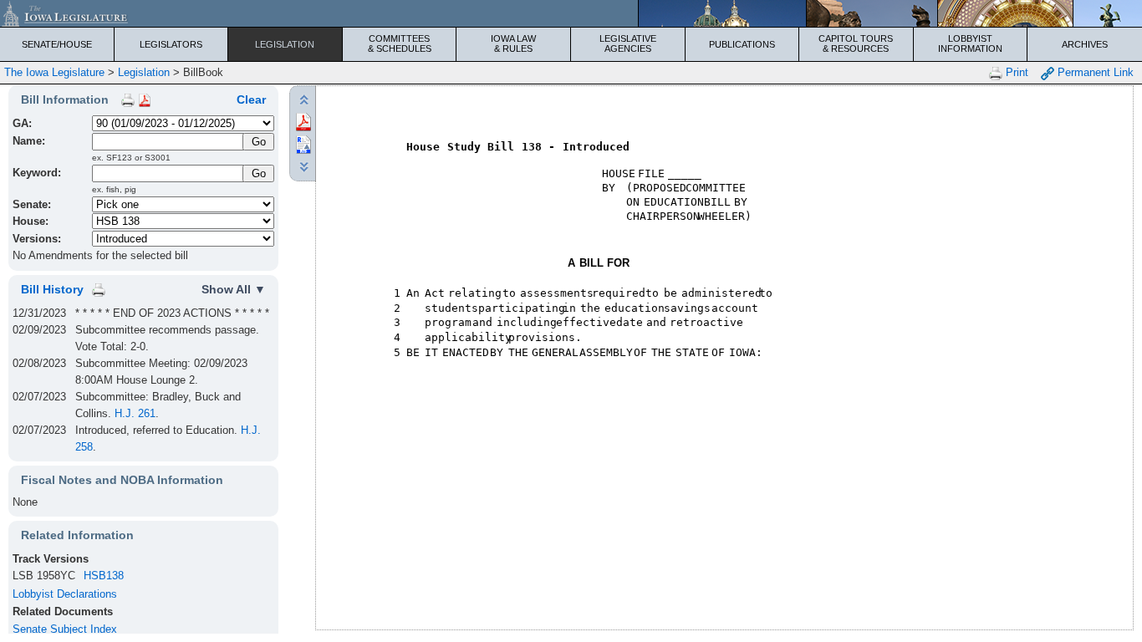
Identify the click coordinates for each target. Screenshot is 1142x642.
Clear (251, 99)
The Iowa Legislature (54, 72)
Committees (399, 43)
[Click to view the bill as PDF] (303, 121)
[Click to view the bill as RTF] (303, 143)
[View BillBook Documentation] (144, 99)
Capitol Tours (855, 43)
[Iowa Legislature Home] (571, 13)
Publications (742, 44)
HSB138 (104, 575)
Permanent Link (1094, 72)
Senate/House (57, 44)
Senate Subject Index (65, 629)
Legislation (284, 44)
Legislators (171, 44)
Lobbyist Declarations (65, 594)
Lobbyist (970, 43)
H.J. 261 (135, 413)
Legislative (627, 43)
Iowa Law (513, 43)
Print (1015, 72)
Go (259, 173)
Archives (1085, 44)
